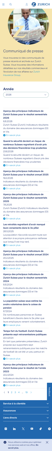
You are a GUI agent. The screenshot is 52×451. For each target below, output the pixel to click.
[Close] (47, 442)
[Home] (41, 4)
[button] (3, 4)
